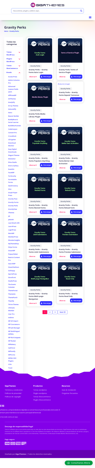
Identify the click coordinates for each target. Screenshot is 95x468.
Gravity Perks (14, 31)
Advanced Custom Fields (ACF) (13, 89)
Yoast (10, 368)
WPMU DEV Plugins (12, 359)
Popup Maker (13, 254)
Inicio (6, 31)
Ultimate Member (11, 309)
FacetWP (11, 173)
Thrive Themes (13, 304)
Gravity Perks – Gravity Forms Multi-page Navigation (38, 296)
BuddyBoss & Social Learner (13, 121)
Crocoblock (12, 136)
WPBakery (12, 344)
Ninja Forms (12, 247)
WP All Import (13, 321)
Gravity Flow (12, 199)
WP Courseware (14, 324)
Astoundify (12, 109)
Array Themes (13, 106)
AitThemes (12, 99)
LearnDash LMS (13, 223)
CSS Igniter (12, 140)
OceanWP (11, 251)
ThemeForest (12, 291)
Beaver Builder (13, 116)
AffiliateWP (12, 95)
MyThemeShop (13, 244)
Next (62, 312)
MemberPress (13, 237)
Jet (9, 216)
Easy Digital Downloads (12, 150)
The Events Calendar (12, 285)
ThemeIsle (11, 294)
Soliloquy (11, 271)
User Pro (11, 314)
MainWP (11, 233)
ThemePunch (12, 297)
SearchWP (11, 264)
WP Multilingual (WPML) (14, 332)
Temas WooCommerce (12, 67)
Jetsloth (11, 220)
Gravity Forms (13, 202)
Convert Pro (12, 133)
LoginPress (12, 230)
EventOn (11, 169)
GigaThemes (20, 454)
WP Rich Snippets (14, 338)
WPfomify (11, 351)
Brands (9, 72)
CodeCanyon (12, 129)
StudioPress (12, 281)
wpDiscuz (11, 348)
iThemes (11, 213)
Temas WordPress (10, 53)
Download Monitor (12, 144)
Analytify (11, 102)
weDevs (11, 318)
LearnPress (12, 226)
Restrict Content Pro (14, 258)
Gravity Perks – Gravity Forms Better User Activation (68, 161)
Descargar (47, 77)
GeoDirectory (13, 186)
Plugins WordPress (10, 60)
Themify (11, 301)
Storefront (12, 277)
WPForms (11, 355)
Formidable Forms (12, 181)
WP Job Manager (14, 328)
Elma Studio (12, 162)
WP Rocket (12, 341)
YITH (10, 364)
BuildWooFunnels (14, 126)
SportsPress (12, 274)
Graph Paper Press (12, 194)
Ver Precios (48, 463)
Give (9, 189)
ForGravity (12, 176)
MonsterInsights (14, 240)
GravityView (12, 209)
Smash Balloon (13, 267)
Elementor (12, 159)
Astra (10, 113)
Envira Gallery (13, 166)
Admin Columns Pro (14, 81)
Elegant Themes (13, 155)
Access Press (12, 77)
